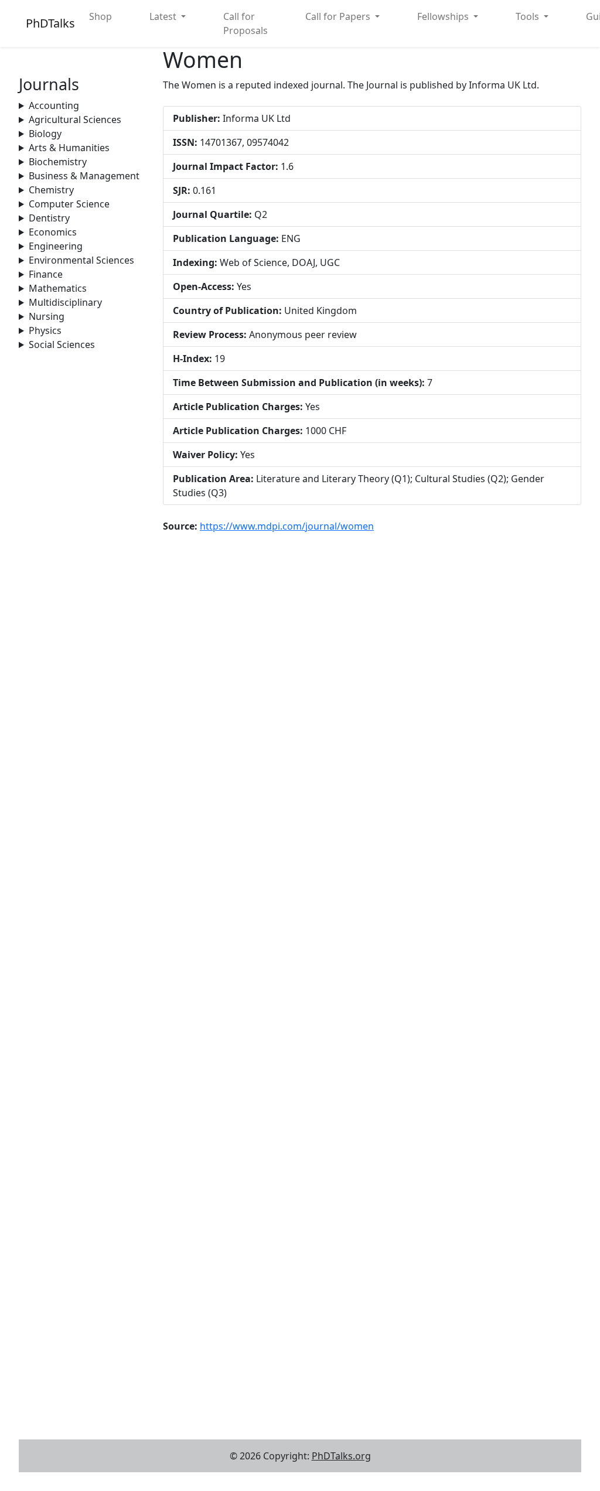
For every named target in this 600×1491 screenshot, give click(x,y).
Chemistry (51, 189)
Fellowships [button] (444, 16)
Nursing (46, 316)
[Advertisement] (84, 527)
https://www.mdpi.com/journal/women (287, 526)
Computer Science (69, 203)
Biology (45, 133)
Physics (45, 330)
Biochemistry (58, 161)
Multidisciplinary (65, 302)
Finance (46, 274)
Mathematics (58, 288)
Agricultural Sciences (75, 119)
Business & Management (84, 175)
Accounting (54, 105)
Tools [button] (528, 16)
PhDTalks (50, 23)
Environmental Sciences (81, 260)
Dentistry (49, 217)
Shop (100, 16)
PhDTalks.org (341, 1455)
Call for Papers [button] (339, 16)
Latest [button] (164, 16)
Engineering (56, 246)
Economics (53, 232)
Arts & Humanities (69, 147)
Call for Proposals (245, 23)
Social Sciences (62, 344)
